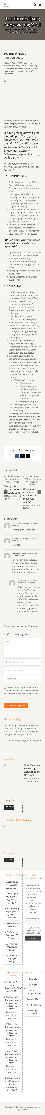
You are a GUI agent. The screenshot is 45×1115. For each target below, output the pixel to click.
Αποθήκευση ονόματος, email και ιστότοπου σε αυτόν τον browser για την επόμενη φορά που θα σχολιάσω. (21, 690)
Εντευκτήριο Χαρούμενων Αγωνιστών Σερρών (12, 898)
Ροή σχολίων (33, 999)
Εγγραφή (33, 979)
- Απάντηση (20, 555)
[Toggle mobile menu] (40, 4)
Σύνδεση (33, 984)
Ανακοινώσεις (9, 65)
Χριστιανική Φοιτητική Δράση (12, 946)
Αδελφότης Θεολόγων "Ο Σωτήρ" (12, 935)
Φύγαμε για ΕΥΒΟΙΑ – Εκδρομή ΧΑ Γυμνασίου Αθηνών (32, 480)
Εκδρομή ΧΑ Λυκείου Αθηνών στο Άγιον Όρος (12, 479)
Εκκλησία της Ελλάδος (12, 925)
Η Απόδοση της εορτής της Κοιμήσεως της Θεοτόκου (32, 770)
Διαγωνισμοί (21, 65)
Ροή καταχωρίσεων (33, 992)
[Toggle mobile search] (35, 4)
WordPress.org (33, 1004)
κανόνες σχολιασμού (27, 626)
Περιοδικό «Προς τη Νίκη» (12, 958)
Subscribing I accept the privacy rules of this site (33, 930)
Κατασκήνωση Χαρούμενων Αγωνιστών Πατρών (12, 913)
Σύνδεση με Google (33, 1012)
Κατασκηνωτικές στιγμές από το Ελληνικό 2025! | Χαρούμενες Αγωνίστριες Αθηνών (13, 1009)
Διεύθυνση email (33, 918)
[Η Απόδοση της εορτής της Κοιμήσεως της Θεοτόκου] (13, 776)
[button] (6, 492)
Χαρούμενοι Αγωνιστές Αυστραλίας (12, 884)
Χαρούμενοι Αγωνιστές (24, 71)
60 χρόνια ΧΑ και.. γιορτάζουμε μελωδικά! (12, 1085)
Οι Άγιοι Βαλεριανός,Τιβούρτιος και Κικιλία (16, 987)
